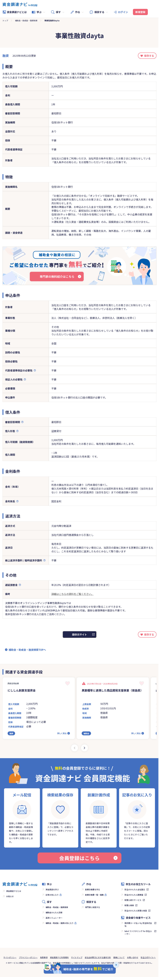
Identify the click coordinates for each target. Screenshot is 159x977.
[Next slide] (84, 748)
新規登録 (140, 12)
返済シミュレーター (54, 917)
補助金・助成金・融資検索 (26, 20)
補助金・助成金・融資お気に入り (60, 923)
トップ (5, 20)
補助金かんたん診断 (54, 912)
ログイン (123, 12)
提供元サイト (79, 634)
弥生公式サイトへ (148, 957)
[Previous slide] (74, 748)
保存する (149, 56)
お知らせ (10, 896)
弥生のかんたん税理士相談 (136, 910)
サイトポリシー (9, 957)
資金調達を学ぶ (52, 889)
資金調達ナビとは (17, 12)
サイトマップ (76, 957)
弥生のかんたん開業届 (134, 894)
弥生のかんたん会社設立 (135, 889)
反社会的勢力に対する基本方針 (98, 957)
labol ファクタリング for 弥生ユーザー (138, 932)
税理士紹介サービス (133, 900)
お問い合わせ (132, 957)
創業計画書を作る (92, 889)
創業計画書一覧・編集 (94, 894)
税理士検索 (129, 905)
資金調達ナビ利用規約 (59, 957)
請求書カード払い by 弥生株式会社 (138, 924)
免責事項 (44, 957)
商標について (119, 957)
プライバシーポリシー (28, 957)
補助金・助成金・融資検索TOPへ (27, 650)
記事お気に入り (52, 894)
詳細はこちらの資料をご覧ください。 (72, 594)
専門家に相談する (92, 907)
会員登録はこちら (79, 858)
